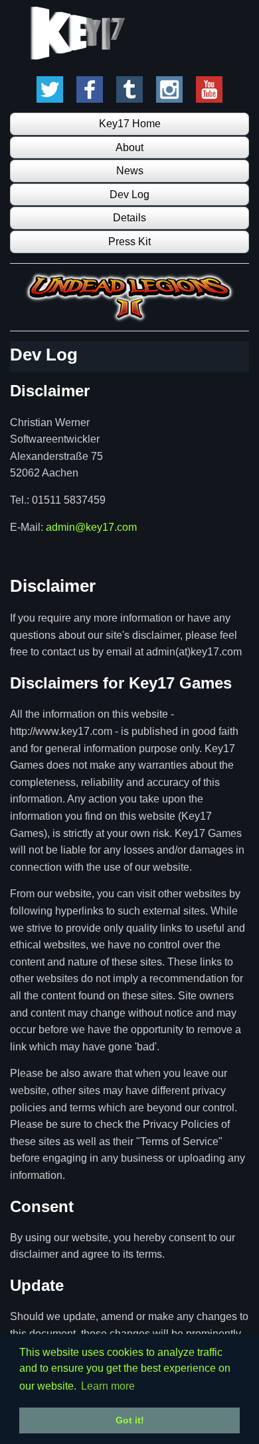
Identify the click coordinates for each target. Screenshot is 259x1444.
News (129, 170)
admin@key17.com (91, 527)
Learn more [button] (108, 1386)
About (129, 147)
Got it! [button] (130, 1420)
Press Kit (129, 241)
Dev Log (129, 194)
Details (129, 217)
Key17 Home (130, 123)
